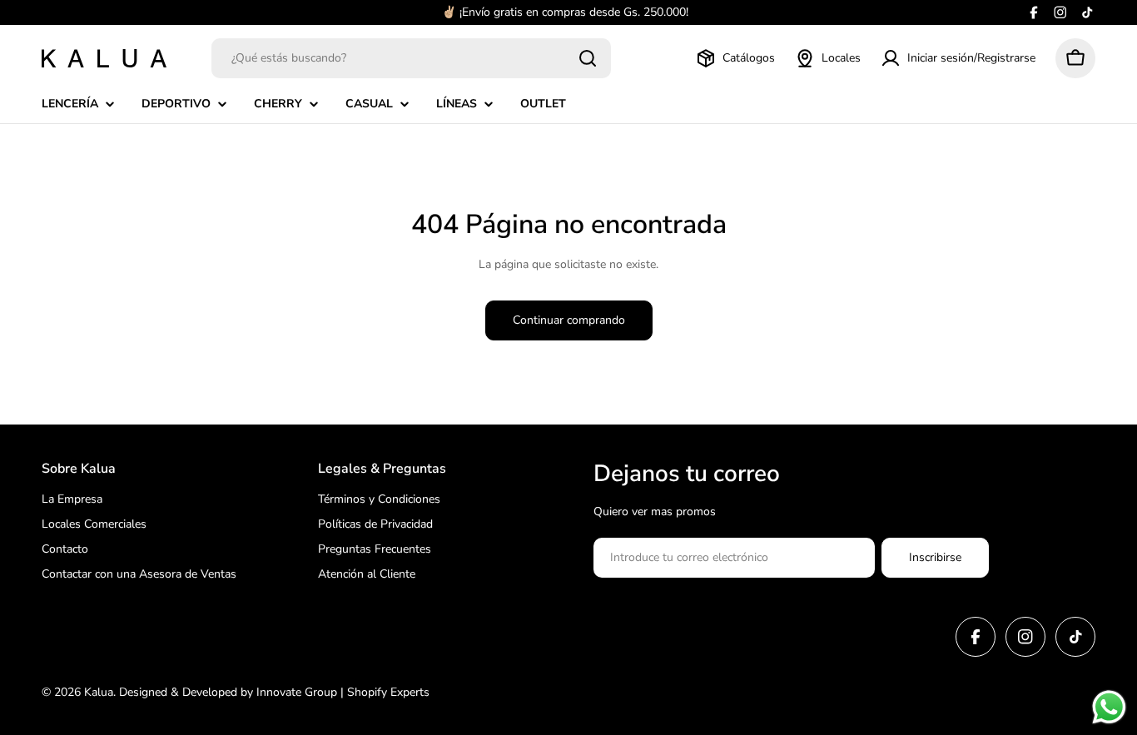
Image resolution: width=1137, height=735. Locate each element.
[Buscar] (588, 58)
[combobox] (411, 58)
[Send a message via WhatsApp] (1109, 707)
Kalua (98, 692)
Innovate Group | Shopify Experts (342, 692)
